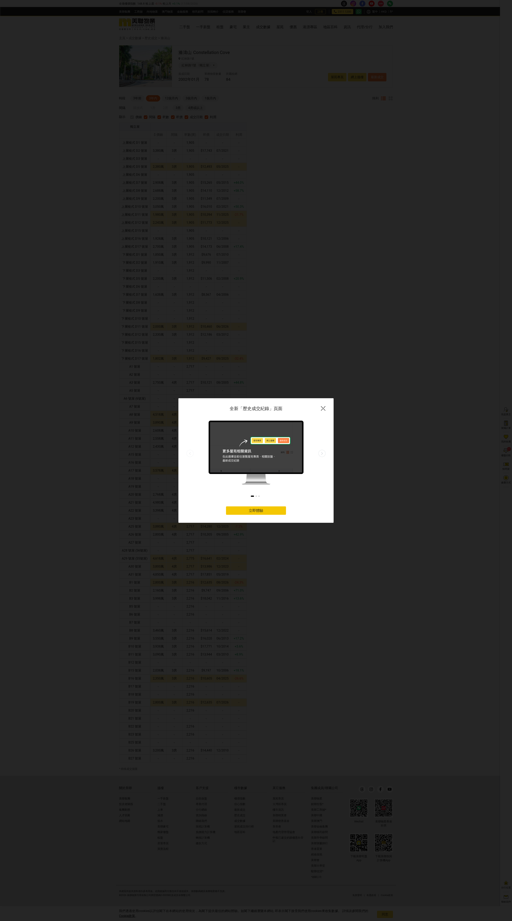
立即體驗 (256, 510)
